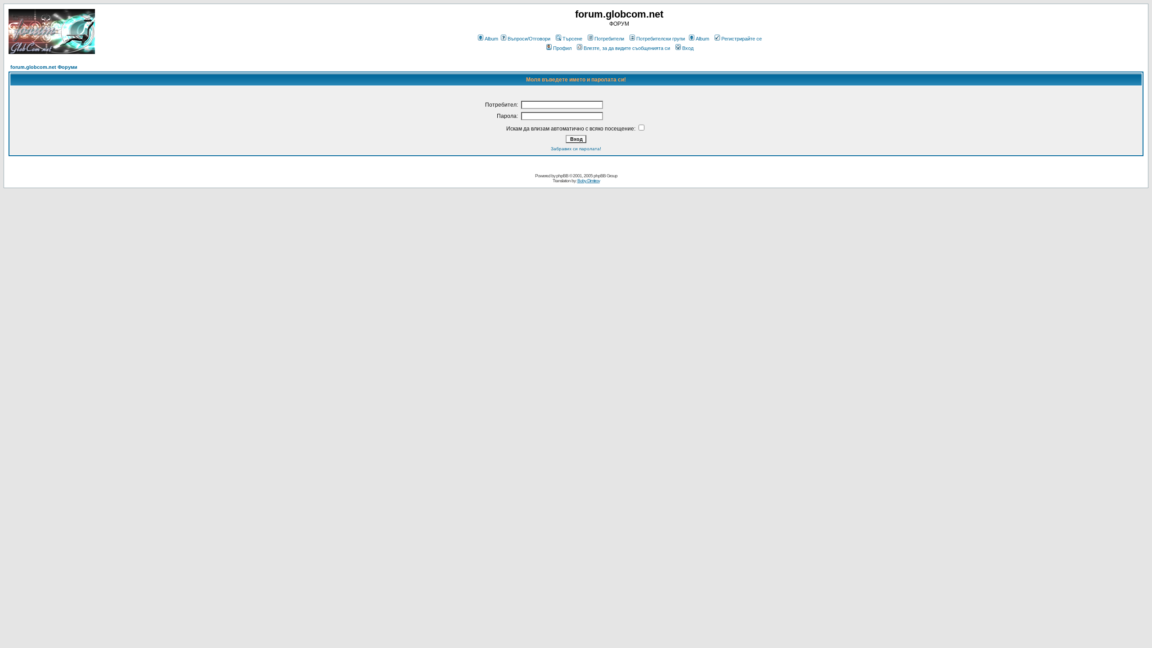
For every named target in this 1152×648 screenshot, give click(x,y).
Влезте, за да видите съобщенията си (627, 48)
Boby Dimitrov (588, 180)
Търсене (572, 38)
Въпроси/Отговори (529, 38)
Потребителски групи (660, 38)
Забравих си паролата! (576, 148)
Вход (687, 48)
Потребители (609, 38)
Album (491, 38)
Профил (562, 48)
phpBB (562, 175)
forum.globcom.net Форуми (43, 67)
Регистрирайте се (741, 38)
